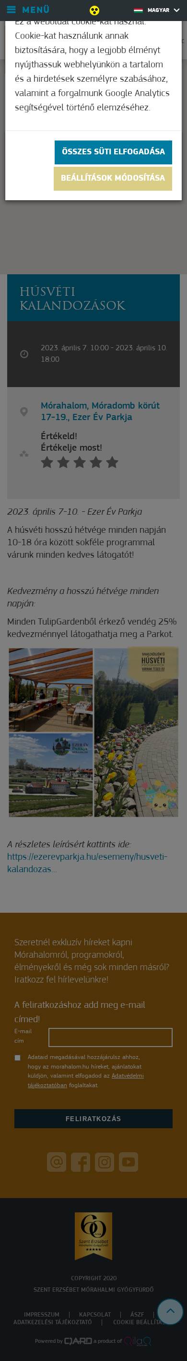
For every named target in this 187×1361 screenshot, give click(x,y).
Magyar (159, 10)
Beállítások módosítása (113, 178)
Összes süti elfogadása (113, 152)
